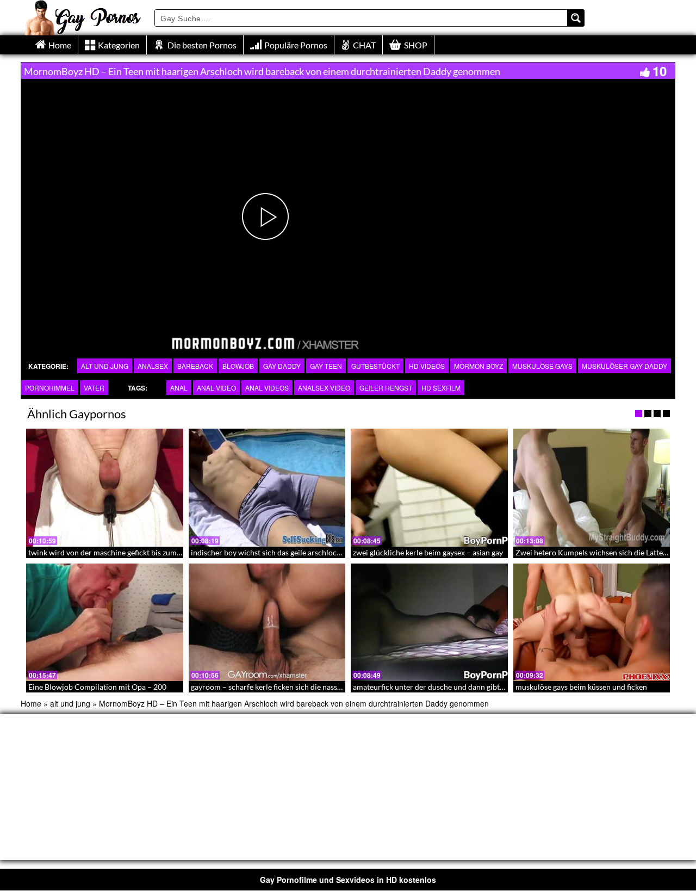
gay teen (326, 365)
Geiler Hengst (385, 387)
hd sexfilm (441, 387)
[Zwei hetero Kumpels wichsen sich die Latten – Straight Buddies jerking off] (591, 487)
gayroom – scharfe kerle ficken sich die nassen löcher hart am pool (302, 686)
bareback (195, 365)
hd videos (427, 365)
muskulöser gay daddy (624, 365)
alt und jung (104, 365)
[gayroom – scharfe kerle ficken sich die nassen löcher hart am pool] (267, 622)
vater (94, 387)
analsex (153, 365)
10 (659, 71)
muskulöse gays (542, 365)
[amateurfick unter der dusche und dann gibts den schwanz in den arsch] (429, 622)
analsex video (324, 387)
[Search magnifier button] (576, 18)
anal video (216, 387)
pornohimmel (49, 387)
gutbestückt (375, 365)
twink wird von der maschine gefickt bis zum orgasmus (119, 552)
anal (179, 387)
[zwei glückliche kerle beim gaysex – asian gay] (429, 487)
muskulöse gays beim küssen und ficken (581, 686)
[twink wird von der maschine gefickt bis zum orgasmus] (104, 487)
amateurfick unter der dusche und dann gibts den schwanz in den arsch (471, 686)
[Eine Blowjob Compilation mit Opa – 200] (104, 622)
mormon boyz (478, 365)
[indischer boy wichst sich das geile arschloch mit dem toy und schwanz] (267, 487)
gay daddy (282, 365)
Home (31, 703)
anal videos (267, 387)
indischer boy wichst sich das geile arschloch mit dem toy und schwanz (309, 552)
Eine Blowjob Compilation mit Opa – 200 (97, 686)
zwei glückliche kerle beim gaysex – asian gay (428, 552)
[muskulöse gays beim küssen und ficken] (591, 622)
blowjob (238, 365)
